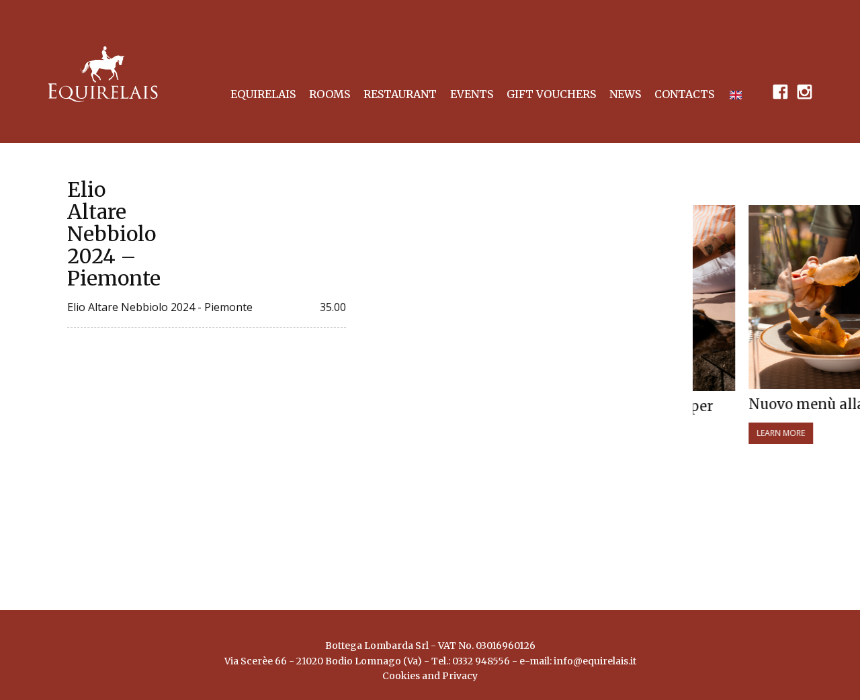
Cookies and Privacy (430, 680)
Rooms (329, 94)
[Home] (103, 74)
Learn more (743, 433)
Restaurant (400, 94)
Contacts (684, 94)
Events (471, 94)
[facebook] (780, 90)
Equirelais (263, 94)
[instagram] (804, 90)
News (625, 94)
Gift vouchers (551, 94)
